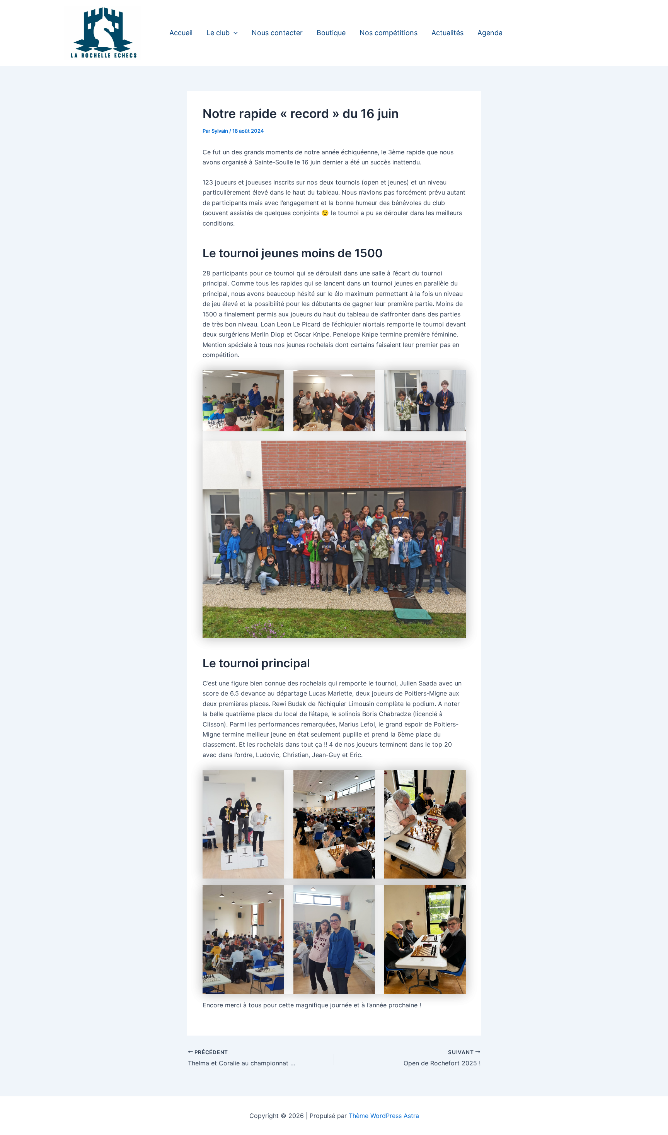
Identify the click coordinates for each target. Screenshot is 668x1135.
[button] (234, 32)
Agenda (490, 33)
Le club (218, 33)
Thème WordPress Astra (384, 1116)
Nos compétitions (389, 33)
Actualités (447, 33)
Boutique (331, 33)
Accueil (181, 33)
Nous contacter (277, 33)
